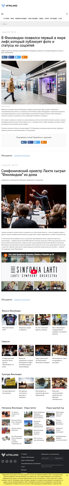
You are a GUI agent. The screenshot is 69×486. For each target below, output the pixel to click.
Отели (47, 18)
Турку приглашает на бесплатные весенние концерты (43, 360)
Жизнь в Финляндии (11, 311)
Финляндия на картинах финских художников (42, 393)
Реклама (23, 470)
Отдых (41, 18)
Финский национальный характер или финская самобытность (57, 395)
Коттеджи (53, 18)
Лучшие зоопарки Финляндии (59, 422)
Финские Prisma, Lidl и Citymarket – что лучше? (16, 422)
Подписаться (58, 458)
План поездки (33, 18)
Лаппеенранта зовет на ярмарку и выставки (59, 360)
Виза (12, 18)
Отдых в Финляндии (27, 457)
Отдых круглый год (55, 408)
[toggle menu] (2, 14)
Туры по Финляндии (27, 460)
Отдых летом (30, 408)
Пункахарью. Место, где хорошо (60, 414)
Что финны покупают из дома (15, 414)
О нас (60, 18)
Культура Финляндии (12, 374)
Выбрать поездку (21, 18)
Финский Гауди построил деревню (38, 432)
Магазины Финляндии (12, 408)
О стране (6, 18)
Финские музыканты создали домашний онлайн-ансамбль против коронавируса (26, 362)
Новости (6, 341)
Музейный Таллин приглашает (59, 430)
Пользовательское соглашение (31, 463)
